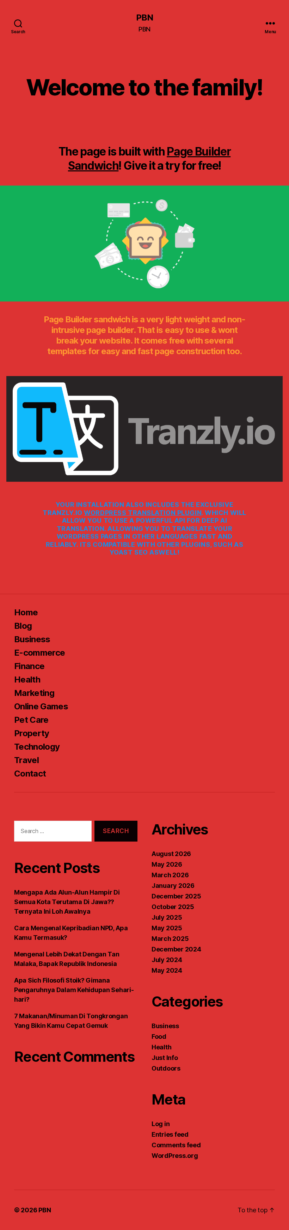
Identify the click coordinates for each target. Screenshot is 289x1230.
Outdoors (166, 1068)
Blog (23, 626)
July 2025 (167, 917)
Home (26, 612)
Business (32, 639)
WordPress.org (175, 1155)
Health (27, 679)
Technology (37, 747)
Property (31, 733)
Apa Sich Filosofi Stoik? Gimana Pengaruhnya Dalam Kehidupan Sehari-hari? (74, 990)
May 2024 (167, 970)
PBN (144, 17)
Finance (29, 666)
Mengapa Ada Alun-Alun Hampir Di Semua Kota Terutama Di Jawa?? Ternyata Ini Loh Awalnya (67, 902)
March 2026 (170, 875)
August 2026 (171, 853)
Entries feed (170, 1134)
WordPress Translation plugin (143, 512)
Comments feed (176, 1145)
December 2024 (176, 949)
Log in (161, 1124)
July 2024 (167, 960)
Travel (26, 760)
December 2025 (176, 896)
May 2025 (167, 928)
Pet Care (31, 720)
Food (159, 1036)
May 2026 (167, 864)
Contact (30, 773)
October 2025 (173, 906)
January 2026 (173, 885)
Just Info (165, 1057)
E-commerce (39, 653)
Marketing (34, 693)
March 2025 (170, 938)
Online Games (41, 706)
